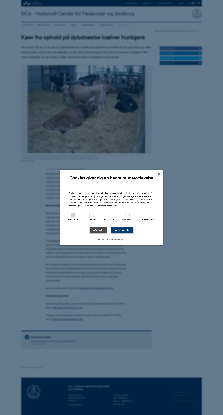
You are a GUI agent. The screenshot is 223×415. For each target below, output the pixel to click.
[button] (111, 239)
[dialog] (111, 207)
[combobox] (159, 174)
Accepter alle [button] (122, 230)
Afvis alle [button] (98, 230)
